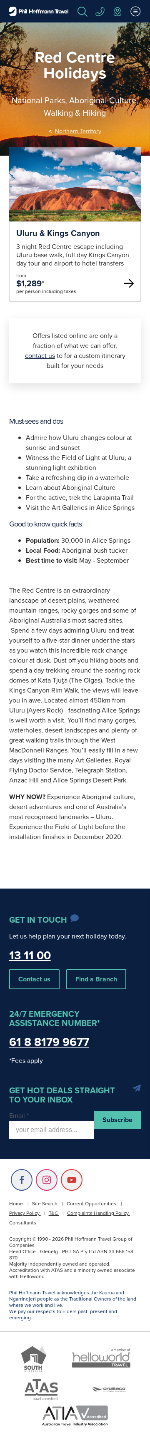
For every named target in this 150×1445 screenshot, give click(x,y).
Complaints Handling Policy (98, 1213)
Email (19, 1115)
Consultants (22, 1223)
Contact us (34, 979)
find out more (75, 216)
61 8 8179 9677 (49, 1041)
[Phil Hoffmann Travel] (39, 11)
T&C (54, 1213)
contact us (40, 355)
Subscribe (117, 1120)
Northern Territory (78, 131)
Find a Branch (96, 979)
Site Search (45, 1203)
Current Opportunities (92, 1203)
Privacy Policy (25, 1213)
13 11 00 (30, 955)
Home (16, 1203)
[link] (75, 224)
